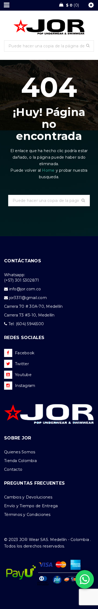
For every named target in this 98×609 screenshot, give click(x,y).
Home (49, 170)
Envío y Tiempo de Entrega (31, 505)
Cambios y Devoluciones (28, 497)
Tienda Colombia (20, 460)
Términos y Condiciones (27, 514)
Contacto (13, 469)
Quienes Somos (19, 452)
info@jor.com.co (25, 289)
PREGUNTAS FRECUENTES (34, 483)
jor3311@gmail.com (28, 297)
